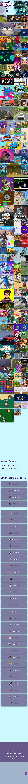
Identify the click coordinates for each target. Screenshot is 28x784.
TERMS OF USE (13, 746)
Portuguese (22, 750)
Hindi (8, 753)
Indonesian (18, 751)
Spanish (17, 750)
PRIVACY (20, 746)
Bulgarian (22, 751)
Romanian (13, 751)
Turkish (5, 750)
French (9, 750)
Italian (5, 751)
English (19, 753)
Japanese (11, 753)
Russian (8, 751)
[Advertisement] (14, 773)
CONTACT (14, 747)
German (13, 750)
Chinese (15, 753)
